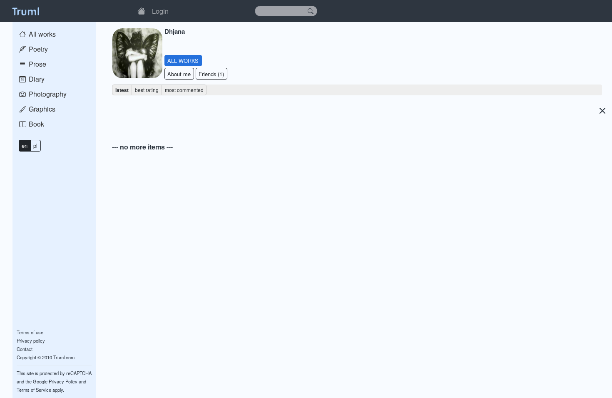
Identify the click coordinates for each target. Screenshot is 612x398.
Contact (24, 349)
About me (179, 74)
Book (35, 124)
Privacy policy (31, 340)
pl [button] (35, 145)
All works (41, 34)
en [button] (24, 145)
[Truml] (25, 10)
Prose (36, 64)
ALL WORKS (183, 61)
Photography (47, 94)
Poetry (37, 49)
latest (122, 90)
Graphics (41, 109)
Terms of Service (34, 389)
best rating (147, 89)
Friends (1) (211, 74)
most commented (184, 89)
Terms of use (30, 332)
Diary (36, 79)
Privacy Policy (63, 381)
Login (160, 11)
